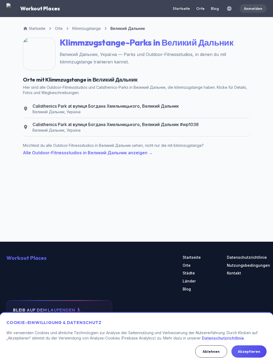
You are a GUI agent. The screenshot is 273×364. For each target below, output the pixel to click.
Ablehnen (211, 351)
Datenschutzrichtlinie (247, 257)
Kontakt (234, 273)
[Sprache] (229, 9)
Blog (215, 8)
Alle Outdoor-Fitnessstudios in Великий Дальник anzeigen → (88, 152)
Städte (189, 273)
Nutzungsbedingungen (247, 265)
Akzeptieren (249, 351)
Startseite (181, 8)
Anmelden (253, 8)
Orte (200, 8)
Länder (189, 281)
